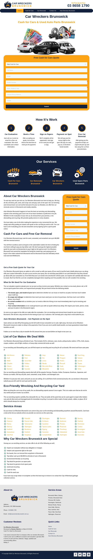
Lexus (44, 361)
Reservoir (63, 426)
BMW (8, 361)
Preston (62, 424)
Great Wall (28, 361)
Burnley (80, 418)
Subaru (80, 358)
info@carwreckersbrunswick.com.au (18, 514)
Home (20, 10)
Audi (8, 358)
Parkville (27, 418)
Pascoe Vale (29, 421)
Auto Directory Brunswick (67, 10)
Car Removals (41, 10)
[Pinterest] (88, 554)
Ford (26, 358)
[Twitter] (80, 554)
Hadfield (9, 429)
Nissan (62, 355)
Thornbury (63, 429)
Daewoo (9, 369)
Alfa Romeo (10, 355)
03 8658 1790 (78, 5)
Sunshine (45, 424)
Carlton (80, 426)
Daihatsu (27, 355)
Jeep (43, 355)
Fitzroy (9, 424)
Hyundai (27, 369)
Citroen (9, 366)
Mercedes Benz (47, 366)
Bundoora (28, 429)
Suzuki (80, 361)
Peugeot (62, 358)
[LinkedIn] (84, 554)
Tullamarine (28, 424)
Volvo (79, 369)
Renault (62, 363)
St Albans (45, 421)
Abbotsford (63, 432)
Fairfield (27, 432)
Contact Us (52, 10)
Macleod (62, 418)
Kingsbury (28, 435)
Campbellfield (46, 435)
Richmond (81, 424)
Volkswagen (81, 366)
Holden (27, 363)
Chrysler (9, 363)
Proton (62, 361)
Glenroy (9, 426)
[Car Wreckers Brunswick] (18, 4)
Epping (44, 429)
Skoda (62, 369)
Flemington (45, 418)
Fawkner (9, 421)
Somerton (45, 432)
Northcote (63, 421)
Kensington (81, 429)
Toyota (80, 363)
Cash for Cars (29, 10)
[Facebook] (75, 554)
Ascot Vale (81, 432)
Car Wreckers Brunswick (19, 553)
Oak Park (10, 435)
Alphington (28, 426)
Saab (61, 366)
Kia (43, 358)
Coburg (9, 418)
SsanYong (81, 355)
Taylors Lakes (46, 426)
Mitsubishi (45, 369)
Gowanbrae (10, 432)
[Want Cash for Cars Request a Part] (46, 64)
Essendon (81, 435)
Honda (27, 366)
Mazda (44, 363)
